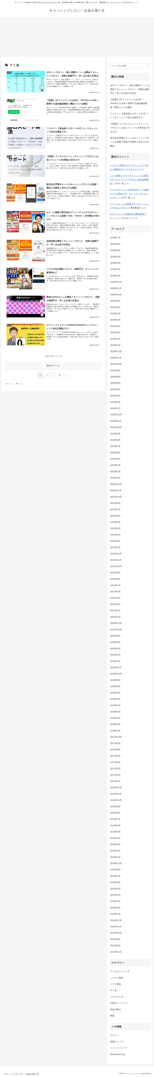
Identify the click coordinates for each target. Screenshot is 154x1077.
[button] (148, 65)
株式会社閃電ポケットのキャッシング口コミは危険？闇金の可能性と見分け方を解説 (129, 142)
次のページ (53, 365)
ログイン (114, 1035)
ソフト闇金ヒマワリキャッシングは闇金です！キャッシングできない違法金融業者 (129, 179)
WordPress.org (117, 1054)
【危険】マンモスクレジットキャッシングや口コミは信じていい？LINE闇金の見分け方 (130, 128)
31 (60, 375)
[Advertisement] (77, 37)
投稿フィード (116, 1041)
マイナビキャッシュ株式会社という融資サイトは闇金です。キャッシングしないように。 (129, 194)
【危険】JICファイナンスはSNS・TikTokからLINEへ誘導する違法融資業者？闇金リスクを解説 (128, 103)
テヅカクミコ (132, 169)
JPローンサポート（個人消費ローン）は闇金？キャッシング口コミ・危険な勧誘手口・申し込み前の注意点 (130, 89)
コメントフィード (119, 1048)
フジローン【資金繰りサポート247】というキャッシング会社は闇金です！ (129, 115)
